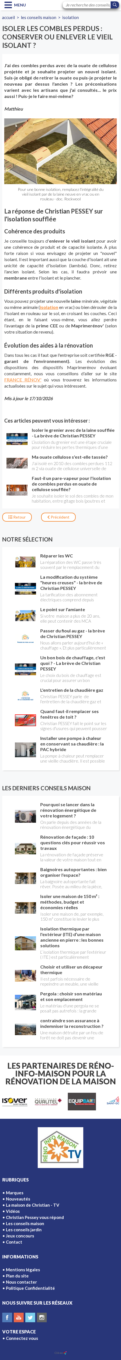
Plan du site (17, 1275)
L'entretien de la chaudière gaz (71, 690)
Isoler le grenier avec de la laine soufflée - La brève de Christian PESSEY (73, 432)
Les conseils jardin (24, 1229)
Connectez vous (22, 1338)
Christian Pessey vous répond (35, 1217)
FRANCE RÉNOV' (22, 379)
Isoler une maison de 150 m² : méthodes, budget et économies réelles (69, 902)
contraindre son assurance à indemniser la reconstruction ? (72, 1023)
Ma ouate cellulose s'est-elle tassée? (70, 456)
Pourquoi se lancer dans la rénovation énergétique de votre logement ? (68, 810)
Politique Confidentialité (30, 1288)
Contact (14, 1241)
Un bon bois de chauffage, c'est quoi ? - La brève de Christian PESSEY (72, 663)
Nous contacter (21, 1281)
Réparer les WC (56, 555)
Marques (14, 1192)
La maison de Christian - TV (32, 1204)
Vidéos (13, 1211)
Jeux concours (20, 1235)
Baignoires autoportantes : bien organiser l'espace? (73, 872)
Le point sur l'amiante (62, 609)
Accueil (8, 17)
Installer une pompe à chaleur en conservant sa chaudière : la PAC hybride (72, 743)
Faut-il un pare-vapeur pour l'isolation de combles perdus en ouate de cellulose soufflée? (71, 483)
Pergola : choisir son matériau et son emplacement (71, 996)
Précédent (60, 517)
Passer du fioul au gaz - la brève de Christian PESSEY (72, 633)
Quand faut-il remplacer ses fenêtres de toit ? (69, 714)
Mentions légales (23, 1269)
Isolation (70, 17)
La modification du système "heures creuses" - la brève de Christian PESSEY (71, 582)
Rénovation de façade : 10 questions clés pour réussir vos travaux (72, 842)
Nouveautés (18, 1198)
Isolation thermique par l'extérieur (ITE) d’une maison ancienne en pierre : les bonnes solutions (72, 937)
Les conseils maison (38, 17)
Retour (19, 517)
